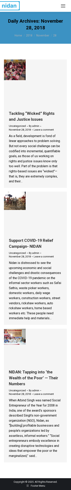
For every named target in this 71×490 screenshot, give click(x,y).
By (34, 125)
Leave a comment (44, 129)
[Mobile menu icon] (63, 6)
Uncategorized (17, 125)
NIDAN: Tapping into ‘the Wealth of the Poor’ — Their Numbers (33, 378)
